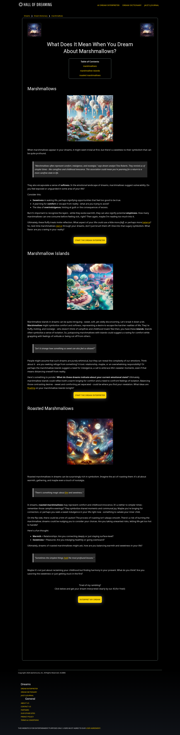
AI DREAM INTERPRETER (108, 5)
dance (59, 225)
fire (66, 492)
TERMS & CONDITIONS (30, 720)
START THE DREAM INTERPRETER (90, 240)
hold (66, 557)
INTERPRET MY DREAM (90, 599)
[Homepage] (35, 6)
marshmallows (57, 16)
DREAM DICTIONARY (131, 5)
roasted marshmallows (90, 75)
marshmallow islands (90, 71)
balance (146, 222)
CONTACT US (26, 706)
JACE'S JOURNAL (151, 5)
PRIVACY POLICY (27, 716)
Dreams (27, 16)
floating (31, 388)
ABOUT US (25, 703)
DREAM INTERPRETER (29, 688)
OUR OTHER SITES (28, 713)
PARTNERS (25, 710)
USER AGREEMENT (93, 728)
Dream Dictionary (41, 16)
